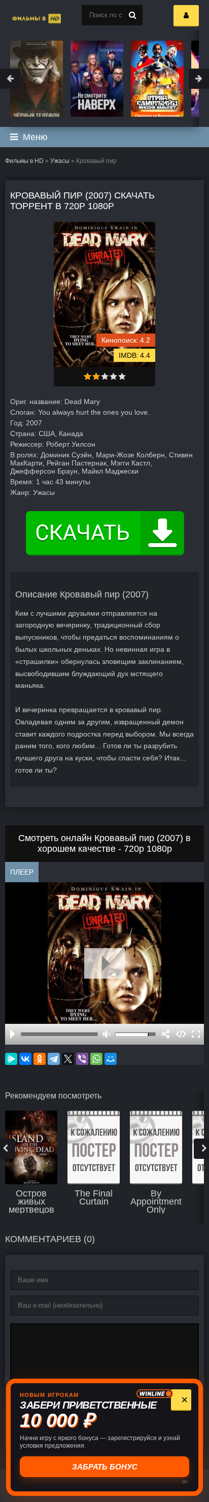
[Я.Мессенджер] (11, 1059)
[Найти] (132, 15)
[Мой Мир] (110, 1059)
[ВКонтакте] (25, 1059)
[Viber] (82, 1059)
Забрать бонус (104, 1466)
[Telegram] (54, 1059)
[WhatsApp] (96, 1059)
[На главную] (25, 15)
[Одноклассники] (39, 1059)
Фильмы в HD (24, 160)
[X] (68, 1059)
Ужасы (59, 160)
